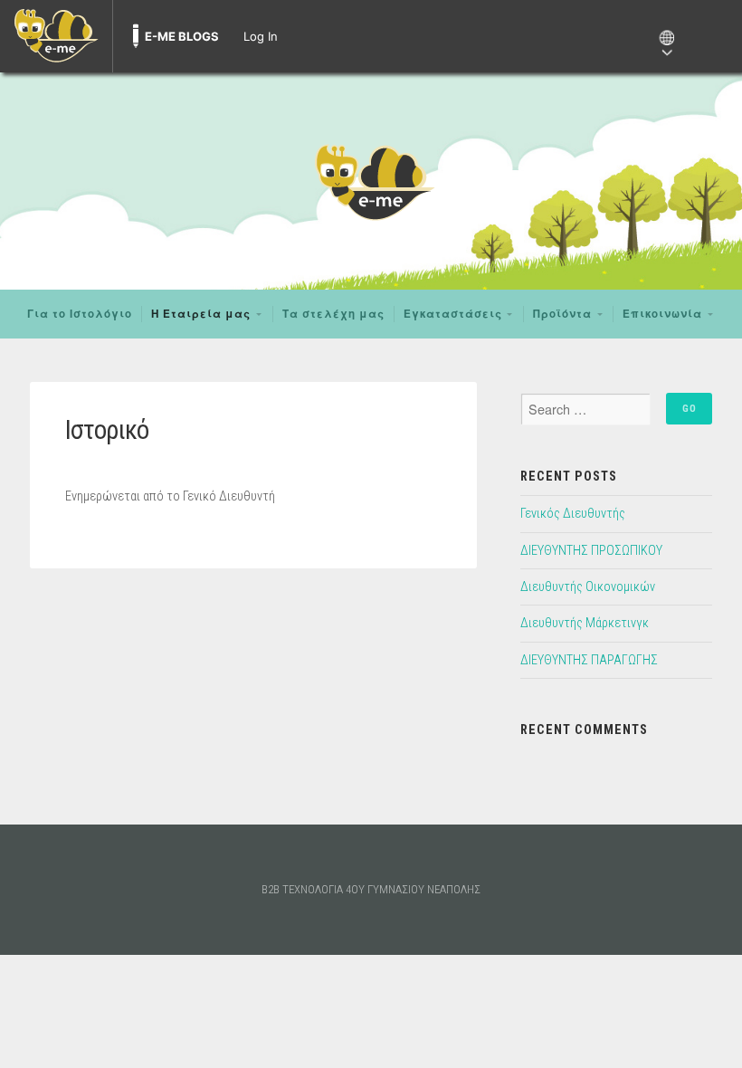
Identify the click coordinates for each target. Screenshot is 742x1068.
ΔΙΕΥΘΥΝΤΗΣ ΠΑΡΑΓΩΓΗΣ (589, 660)
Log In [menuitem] (260, 36)
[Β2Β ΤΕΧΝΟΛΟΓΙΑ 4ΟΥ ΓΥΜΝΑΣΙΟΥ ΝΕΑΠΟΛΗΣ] (371, 181)
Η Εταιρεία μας (201, 314)
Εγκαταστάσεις (453, 314)
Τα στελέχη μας (333, 314)
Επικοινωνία (662, 314)
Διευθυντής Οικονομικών (587, 587)
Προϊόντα (562, 314)
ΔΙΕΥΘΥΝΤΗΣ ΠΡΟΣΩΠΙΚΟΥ (591, 550)
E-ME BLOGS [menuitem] (182, 36)
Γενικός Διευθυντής (572, 513)
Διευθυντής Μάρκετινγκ (584, 623)
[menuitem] (56, 36)
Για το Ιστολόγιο (79, 314)
